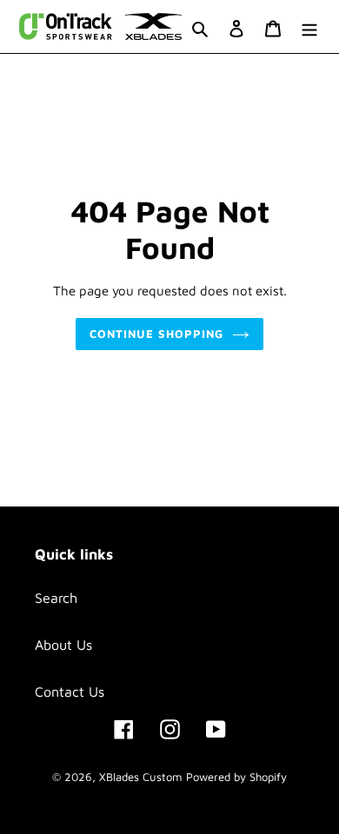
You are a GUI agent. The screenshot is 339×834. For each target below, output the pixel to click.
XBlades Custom (140, 777)
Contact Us (69, 691)
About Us (63, 644)
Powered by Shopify (236, 777)
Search (56, 598)
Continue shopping (157, 334)
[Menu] (309, 27)
